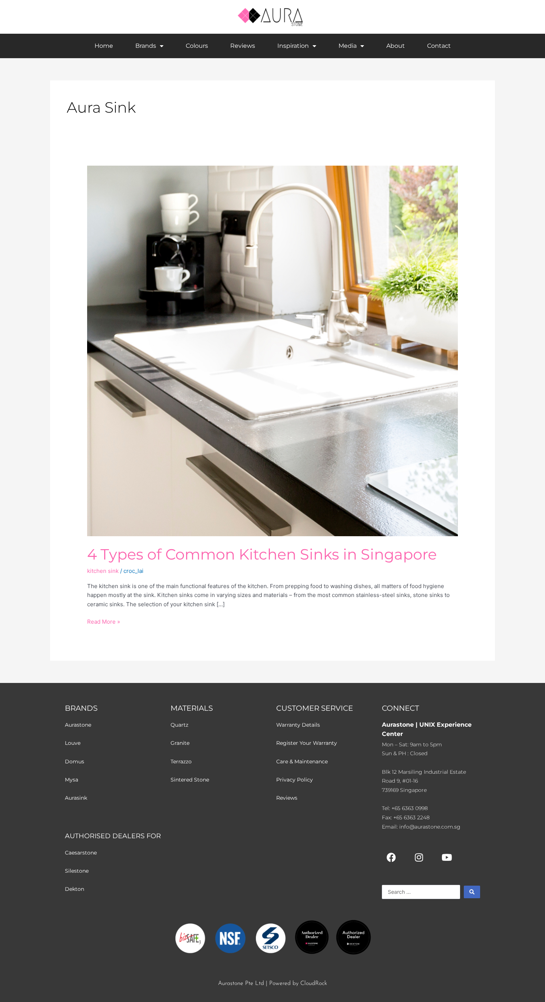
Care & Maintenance (302, 761)
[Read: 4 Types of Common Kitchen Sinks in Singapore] (272, 350)
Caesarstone (81, 852)
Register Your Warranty (306, 743)
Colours (197, 45)
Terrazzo (181, 761)
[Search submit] (472, 892)
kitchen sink (103, 570)
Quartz (179, 724)
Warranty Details (298, 724)
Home (104, 45)
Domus (74, 761)
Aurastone (78, 724)
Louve (72, 743)
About (395, 45)
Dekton (74, 889)
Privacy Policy (294, 779)
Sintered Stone (190, 779)
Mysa (71, 779)
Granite (180, 743)
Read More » (103, 621)
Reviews (242, 45)
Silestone (77, 870)
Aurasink (76, 797)
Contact (439, 45)
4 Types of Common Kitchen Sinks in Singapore (262, 554)
